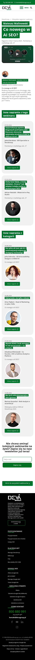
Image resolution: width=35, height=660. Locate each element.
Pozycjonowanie (12, 535)
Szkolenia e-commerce (17, 603)
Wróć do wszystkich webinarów (16, 483)
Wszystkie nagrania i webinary (22, 19)
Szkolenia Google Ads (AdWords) (17, 593)
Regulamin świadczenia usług (11, 646)
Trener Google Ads (13, 582)
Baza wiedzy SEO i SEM (14, 562)
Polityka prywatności (26, 646)
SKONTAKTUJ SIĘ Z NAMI (16, 522)
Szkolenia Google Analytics (17, 596)
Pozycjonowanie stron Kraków (16, 539)
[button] (31, 8)
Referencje (11, 556)
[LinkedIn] (22, 624)
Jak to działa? (11, 576)
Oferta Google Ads (13, 573)
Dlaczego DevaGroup (14, 552)
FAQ (9, 559)
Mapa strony (10, 649)
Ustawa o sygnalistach (21, 649)
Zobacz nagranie (12, 168)
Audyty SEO (11, 542)
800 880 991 (9, 2)
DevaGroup (5, 19)
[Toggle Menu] (21, 8)
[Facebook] (12, 624)
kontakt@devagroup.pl (23, 2)
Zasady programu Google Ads (17, 642)
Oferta (17, 590)
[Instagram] (17, 629)
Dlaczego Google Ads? (14, 579)
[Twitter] (17, 624)
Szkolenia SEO (18, 600)
